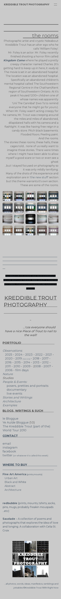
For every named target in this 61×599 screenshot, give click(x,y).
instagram (10, 447)
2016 (8, 362)
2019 (23, 358)
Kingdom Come (14, 60)
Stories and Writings (17, 397)
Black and (10, 482)
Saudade (9, 518)
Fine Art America (14, 474)
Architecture (12, 401)
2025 (8, 354)
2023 (29, 354)
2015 (17, 362)
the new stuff (39, 177)
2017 (45, 358)
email (8, 443)
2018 (36, 358)
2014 (27, 362)
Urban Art (10, 478)
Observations (12, 350)
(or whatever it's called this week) (31, 455)
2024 (19, 354)
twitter (8, 455)
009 (27, 366)
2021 (49, 354)
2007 (47, 366)
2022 (39, 354)
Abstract (9, 486)
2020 (9, 358)
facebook (11, 451)
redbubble (10, 503)
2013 (36, 362)
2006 (9, 370)
